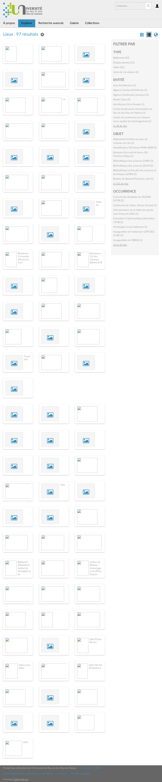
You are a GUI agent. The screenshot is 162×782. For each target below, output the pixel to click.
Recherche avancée (50, 23)
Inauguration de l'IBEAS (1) (128, 240)
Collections (92, 23)
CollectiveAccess (21, 779)
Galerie (74, 23)
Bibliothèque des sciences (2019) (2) (133, 165)
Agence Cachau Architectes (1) (130, 90)
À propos (9, 23)
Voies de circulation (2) (125, 72)
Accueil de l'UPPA (91, 768)
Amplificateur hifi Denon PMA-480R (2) (135, 147)
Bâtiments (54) (121, 58)
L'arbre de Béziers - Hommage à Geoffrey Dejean (95, 568)
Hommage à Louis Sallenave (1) (130, 227)
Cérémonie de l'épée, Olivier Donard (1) (135, 205)
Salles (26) (118, 67)
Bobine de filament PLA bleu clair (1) (133, 179)
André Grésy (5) (121, 99)
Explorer (26, 23)
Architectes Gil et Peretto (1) (128, 104)
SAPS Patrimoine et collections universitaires (28, 773)
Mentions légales (80, 773)
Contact (61, 773)
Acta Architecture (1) (124, 85)
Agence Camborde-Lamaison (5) (130, 95)
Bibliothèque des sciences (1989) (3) (133, 161)
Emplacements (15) (123, 62)
